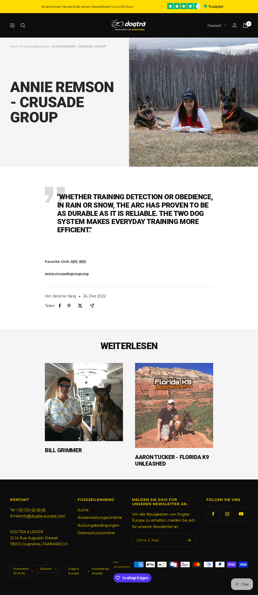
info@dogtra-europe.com (43, 516)
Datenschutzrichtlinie (96, 533)
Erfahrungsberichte (34, 46)
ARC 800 (78, 261)
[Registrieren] (189, 540)
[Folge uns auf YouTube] (241, 514)
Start (13, 46)
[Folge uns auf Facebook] (213, 514)
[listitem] (60, 306)
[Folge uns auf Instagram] (227, 514)
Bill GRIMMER (63, 450)
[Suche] (23, 25)
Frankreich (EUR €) (21, 571)
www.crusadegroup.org (67, 273)
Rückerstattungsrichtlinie (100, 517)
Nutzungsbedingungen (98, 525)
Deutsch (214, 25)
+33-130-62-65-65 (31, 510)
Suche (83, 510)
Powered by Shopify (100, 571)
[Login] (234, 25)
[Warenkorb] (245, 25)
